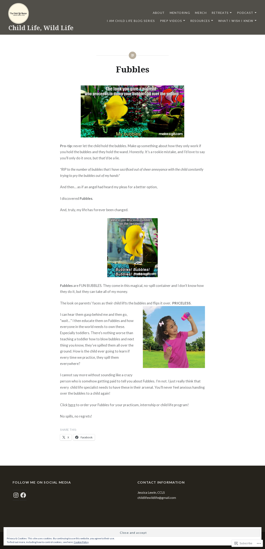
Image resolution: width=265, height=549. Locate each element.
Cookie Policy (81, 542)
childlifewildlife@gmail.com (156, 497)
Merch (201, 12)
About (159, 12)
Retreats (220, 12)
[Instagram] (16, 495)
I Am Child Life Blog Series (131, 20)
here (71, 405)
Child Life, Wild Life (40, 28)
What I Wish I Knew (235, 20)
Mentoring (180, 12)
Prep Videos (171, 20)
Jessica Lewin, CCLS (151, 492)
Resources (200, 20)
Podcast (245, 12)
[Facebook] (23, 495)
